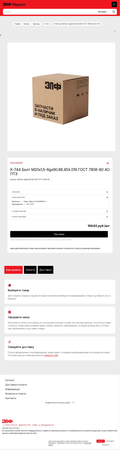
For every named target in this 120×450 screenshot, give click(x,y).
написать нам (51, 355)
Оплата (30, 269)
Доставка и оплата (16, 384)
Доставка (45, 269)
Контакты (10, 398)
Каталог (9, 380)
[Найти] (113, 12)
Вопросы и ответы (15, 393)
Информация (12, 389)
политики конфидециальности (31, 431)
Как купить (13, 269)
